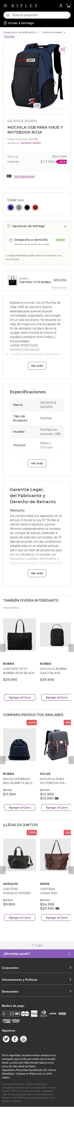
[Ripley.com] (24, 5)
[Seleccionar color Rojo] (35, 207)
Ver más (37, 366)
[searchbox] (42, 15)
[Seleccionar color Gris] (19, 207)
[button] (68, 6)
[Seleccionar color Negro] (27, 207)
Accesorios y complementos (19, 32)
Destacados (10, 991)
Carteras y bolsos (52, 32)
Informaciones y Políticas (19, 979)
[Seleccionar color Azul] (10, 207)
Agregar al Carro (20, 697)
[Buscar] (8, 15)
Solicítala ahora (24, 176)
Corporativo (10, 967)
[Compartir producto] (63, 49)
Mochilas (9, 36)
